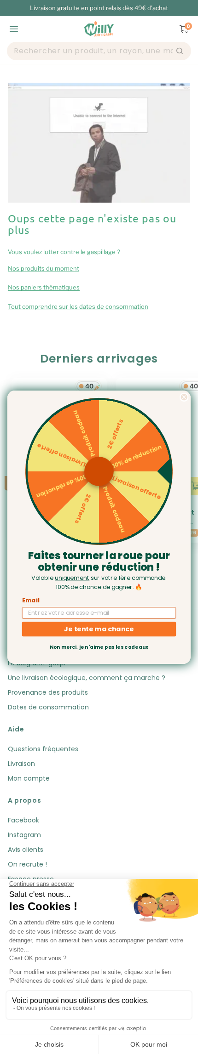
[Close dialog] (184, 397)
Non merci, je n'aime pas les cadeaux (99, 647)
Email (31, 600)
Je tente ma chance (99, 628)
